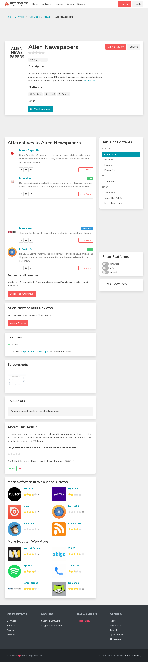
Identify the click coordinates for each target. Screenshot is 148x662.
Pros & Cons (110, 170)
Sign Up (125, 4)
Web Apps (34, 16)
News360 (25, 249)
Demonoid (74, 583)
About (113, 620)
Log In (138, 4)
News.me (25, 228)
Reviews (108, 159)
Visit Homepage (42, 109)
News (47, 16)
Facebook (117, 634)
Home (35, 4)
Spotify (28, 565)
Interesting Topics (113, 203)
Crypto (70, 4)
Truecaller (74, 565)
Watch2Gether (32, 548)
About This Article (113, 198)
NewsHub (26, 178)
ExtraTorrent (31, 583)
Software (46, 4)
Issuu (26, 506)
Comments (109, 192)
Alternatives (110, 154)
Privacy (137, 655)
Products (59, 4)
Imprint (113, 630)
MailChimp (29, 523)
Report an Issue (84, 620)
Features (108, 165)
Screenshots (110, 181)
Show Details (85, 169)
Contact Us (115, 625)
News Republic (29, 150)
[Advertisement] (74, 29)
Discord (81, 4)
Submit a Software (50, 620)
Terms (128, 655)
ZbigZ (71, 548)
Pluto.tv (28, 488)
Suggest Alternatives (52, 625)
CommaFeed (75, 523)
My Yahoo (73, 488)
